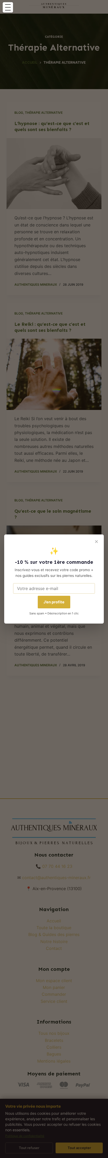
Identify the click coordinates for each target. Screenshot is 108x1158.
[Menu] (8, 7)
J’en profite (54, 602)
